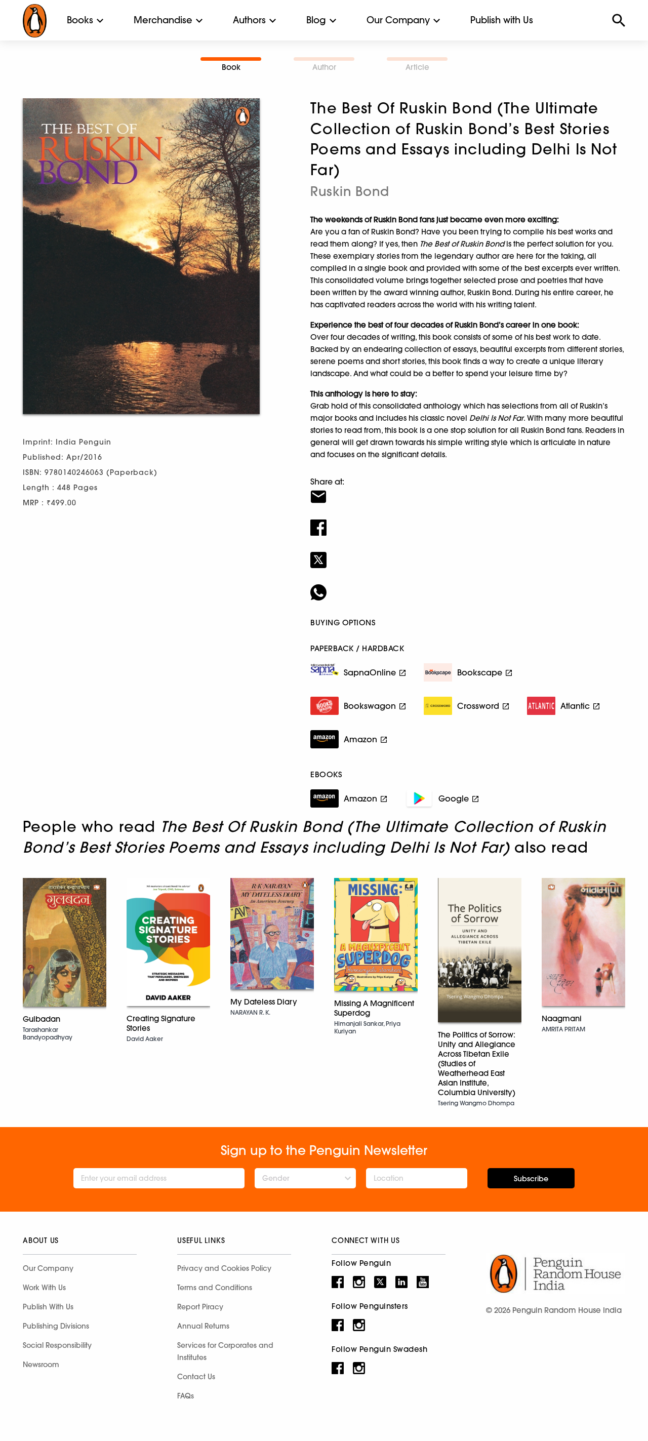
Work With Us (44, 1287)
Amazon (360, 739)
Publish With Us (48, 1306)
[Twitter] (467, 553)
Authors (249, 20)
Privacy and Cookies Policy (224, 1268)
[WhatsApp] (467, 586)
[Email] (467, 490)
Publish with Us (501, 20)
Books (80, 20)
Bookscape (479, 672)
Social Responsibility (57, 1345)
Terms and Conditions (214, 1287)
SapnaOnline (370, 672)
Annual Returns (203, 1326)
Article (417, 67)
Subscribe (531, 1178)
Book (231, 67)
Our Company (398, 20)
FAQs (185, 1395)
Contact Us (196, 1376)
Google (453, 798)
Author (324, 67)
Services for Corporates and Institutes (225, 1351)
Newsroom (41, 1364)
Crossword (478, 706)
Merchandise (163, 20)
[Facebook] (467, 521)
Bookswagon (370, 706)
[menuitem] (80, 20)
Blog (316, 20)
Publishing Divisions (56, 1326)
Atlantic (575, 706)
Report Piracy (200, 1306)
